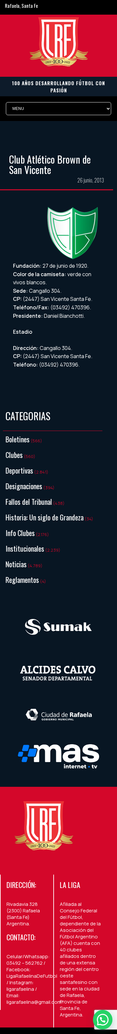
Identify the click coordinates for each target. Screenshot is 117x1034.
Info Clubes (20, 533)
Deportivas (19, 470)
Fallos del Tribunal (29, 501)
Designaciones (24, 486)
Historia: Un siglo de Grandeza (45, 517)
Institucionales (25, 548)
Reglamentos (22, 579)
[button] (102, 1019)
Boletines (18, 439)
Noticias (16, 564)
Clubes (14, 455)
